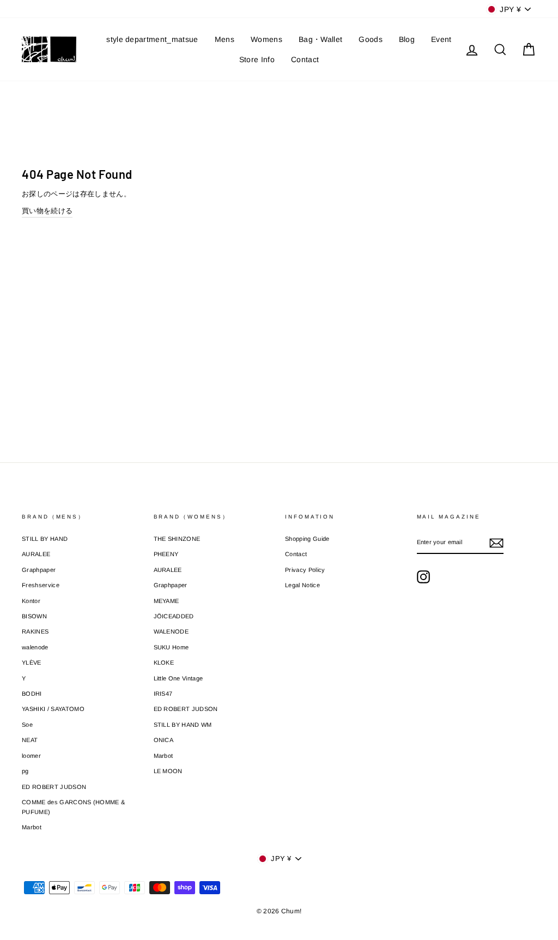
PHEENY (166, 554)
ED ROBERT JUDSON (54, 787)
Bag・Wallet (320, 39)
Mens (224, 39)
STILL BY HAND (45, 538)
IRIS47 (163, 693)
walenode (35, 647)
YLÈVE (31, 662)
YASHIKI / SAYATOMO (53, 709)
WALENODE (171, 631)
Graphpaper (39, 570)
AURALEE (36, 554)
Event (441, 39)
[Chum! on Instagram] (423, 576)
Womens (266, 39)
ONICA (164, 740)
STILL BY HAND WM (183, 724)
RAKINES (35, 631)
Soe (27, 724)
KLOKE (164, 662)
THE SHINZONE (177, 538)
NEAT (30, 740)
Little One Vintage (178, 678)
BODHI (32, 693)
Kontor (31, 601)
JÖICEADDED (174, 616)
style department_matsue (152, 39)
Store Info (257, 59)
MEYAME (166, 601)
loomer (31, 755)
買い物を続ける (47, 211)
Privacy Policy (305, 570)
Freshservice (40, 585)
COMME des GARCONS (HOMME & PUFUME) (73, 807)
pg (25, 771)
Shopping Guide (307, 538)
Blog (407, 39)
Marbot (31, 827)
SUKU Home (171, 647)
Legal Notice (302, 585)
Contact (305, 59)
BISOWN (34, 616)
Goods (371, 39)
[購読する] (496, 543)
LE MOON (168, 771)
